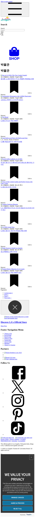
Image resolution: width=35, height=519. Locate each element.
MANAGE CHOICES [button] (17, 497)
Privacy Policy (5, 439)
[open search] (17, 40)
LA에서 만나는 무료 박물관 (9, 120)
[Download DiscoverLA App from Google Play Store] (23, 437)
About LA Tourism (9, 345)
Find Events (7, 337)
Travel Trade (7, 342)
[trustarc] (29, 515)
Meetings (7, 343)
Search (3, 28)
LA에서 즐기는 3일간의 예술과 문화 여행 (14, 230)
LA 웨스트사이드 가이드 (8, 187)
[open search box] (17, 40)
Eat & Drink (7, 335)
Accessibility (21, 441)
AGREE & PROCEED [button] (17, 503)
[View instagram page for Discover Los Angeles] (17, 407)
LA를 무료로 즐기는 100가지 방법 (11, 141)
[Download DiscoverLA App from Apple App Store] (7, 437)
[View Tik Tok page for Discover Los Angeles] (17, 434)
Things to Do (8, 333)
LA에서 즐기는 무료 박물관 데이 (11, 272)
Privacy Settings (14, 439)
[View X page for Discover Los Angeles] (17, 393)
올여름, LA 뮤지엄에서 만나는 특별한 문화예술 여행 (17, 79)
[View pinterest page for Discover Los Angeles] (17, 420)
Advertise (14, 441)
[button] (31, 457)
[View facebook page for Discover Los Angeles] (17, 379)
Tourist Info (7, 340)
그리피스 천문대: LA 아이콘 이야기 (12, 100)
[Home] (6, 20)
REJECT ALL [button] (17, 509)
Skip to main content (6, 1)
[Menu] (15, 9)
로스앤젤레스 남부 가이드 (9, 251)
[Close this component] (15, 307)
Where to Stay (8, 338)
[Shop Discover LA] (15, 60)
